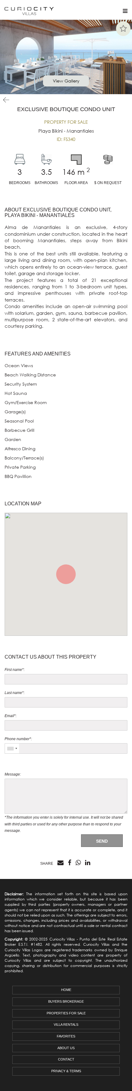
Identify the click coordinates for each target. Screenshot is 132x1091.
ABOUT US (66, 1048)
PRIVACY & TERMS (66, 1071)
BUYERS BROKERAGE (66, 1001)
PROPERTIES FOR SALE (66, 1013)
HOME (66, 990)
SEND (102, 841)
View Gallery (66, 81)
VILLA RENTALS (66, 1024)
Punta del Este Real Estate (103, 939)
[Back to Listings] (4, 99)
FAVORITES (66, 1036)
